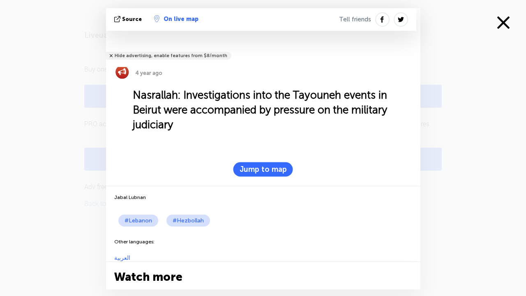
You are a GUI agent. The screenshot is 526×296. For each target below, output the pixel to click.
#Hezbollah (188, 220)
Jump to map (263, 169)
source (132, 19)
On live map (181, 19)
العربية (122, 257)
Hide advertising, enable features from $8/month (171, 55)
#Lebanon (138, 220)
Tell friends (355, 19)
